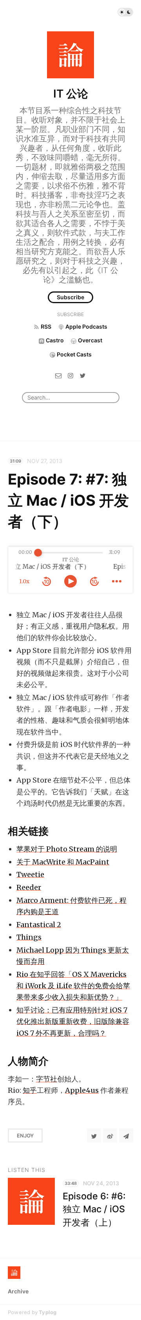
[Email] (58, 375)
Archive (18, 1291)
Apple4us (82, 1090)
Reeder (28, 887)
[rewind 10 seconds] (46, 581)
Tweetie (30, 874)
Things (29, 937)
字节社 (46, 1078)
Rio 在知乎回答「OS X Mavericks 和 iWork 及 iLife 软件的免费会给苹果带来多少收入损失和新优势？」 (73, 986)
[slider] (38, 553)
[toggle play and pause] (70, 581)
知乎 (30, 1090)
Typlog (47, 1312)
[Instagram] (70, 375)
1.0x (24, 581)
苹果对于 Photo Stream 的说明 (66, 848)
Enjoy (25, 1135)
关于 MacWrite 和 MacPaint (62, 861)
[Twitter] (83, 375)
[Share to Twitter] (94, 1135)
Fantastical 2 (38, 924)
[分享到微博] (110, 1135)
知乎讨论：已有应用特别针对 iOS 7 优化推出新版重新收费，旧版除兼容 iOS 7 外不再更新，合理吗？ (72, 1021)
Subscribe (70, 297)
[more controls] (116, 581)
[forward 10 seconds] (94, 581)
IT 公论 (70, 93)
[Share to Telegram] (126, 1135)
